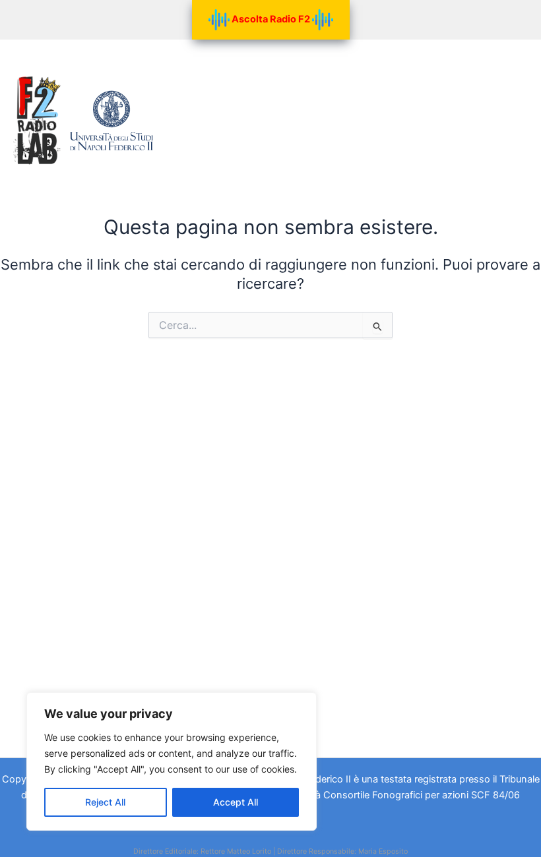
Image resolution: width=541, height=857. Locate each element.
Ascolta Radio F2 (271, 19)
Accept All (235, 802)
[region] (171, 761)
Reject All (105, 802)
